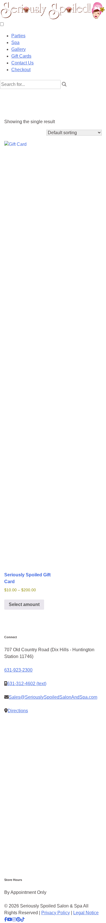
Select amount (24, 604)
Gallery (18, 49)
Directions (18, 710)
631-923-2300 (18, 670)
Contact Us (22, 62)
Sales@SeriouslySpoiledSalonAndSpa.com (53, 697)
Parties (18, 35)
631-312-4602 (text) (26, 683)
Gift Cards (21, 56)
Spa (15, 42)
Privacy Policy (55, 912)
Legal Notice (86, 912)
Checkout (21, 69)
